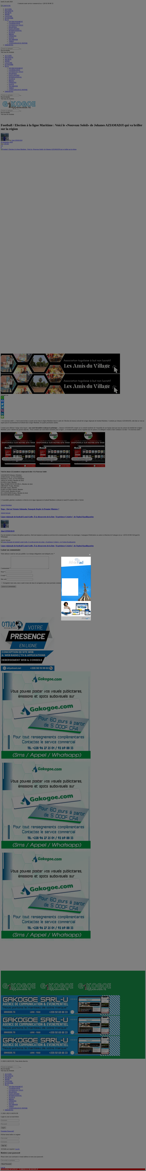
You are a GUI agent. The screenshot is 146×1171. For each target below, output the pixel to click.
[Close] (90, 555)
